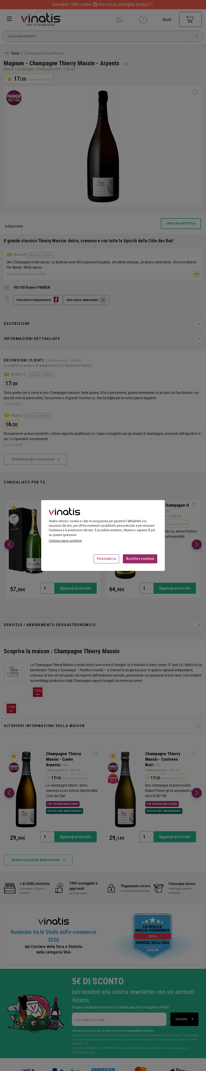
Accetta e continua (140, 558)
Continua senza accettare (65, 541)
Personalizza (106, 558)
